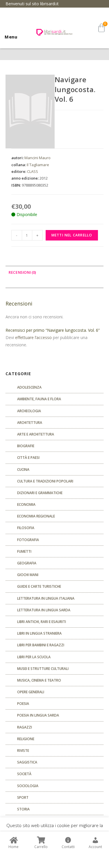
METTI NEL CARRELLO (71, 235)
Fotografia (28, 539)
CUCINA (23, 469)
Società (24, 773)
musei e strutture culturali (43, 668)
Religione (25, 738)
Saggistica (27, 762)
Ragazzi (24, 727)
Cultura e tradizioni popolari (45, 481)
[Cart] (101, 28)
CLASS (32, 171)
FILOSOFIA (25, 527)
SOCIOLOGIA (27, 785)
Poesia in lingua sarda (38, 715)
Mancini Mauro (37, 157)
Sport (22, 797)
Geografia (26, 563)
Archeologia (29, 410)
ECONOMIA (26, 504)
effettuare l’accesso (33, 337)
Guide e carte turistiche (39, 586)
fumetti (24, 551)
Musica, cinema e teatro (39, 680)
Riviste (23, 750)
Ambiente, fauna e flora (39, 398)
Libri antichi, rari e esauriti (41, 621)
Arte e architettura (35, 434)
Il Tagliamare (38, 164)
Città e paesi (28, 457)
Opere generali (30, 691)
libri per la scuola (34, 656)
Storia (23, 809)
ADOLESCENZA (29, 387)
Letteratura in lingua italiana (45, 598)
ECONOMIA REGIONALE (36, 516)
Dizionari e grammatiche (39, 492)
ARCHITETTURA (29, 422)
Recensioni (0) (22, 272)
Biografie (25, 445)
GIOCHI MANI (27, 574)
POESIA (23, 703)
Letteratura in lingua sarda (43, 610)
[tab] (55, 272)
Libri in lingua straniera (39, 633)
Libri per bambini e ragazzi (40, 645)
